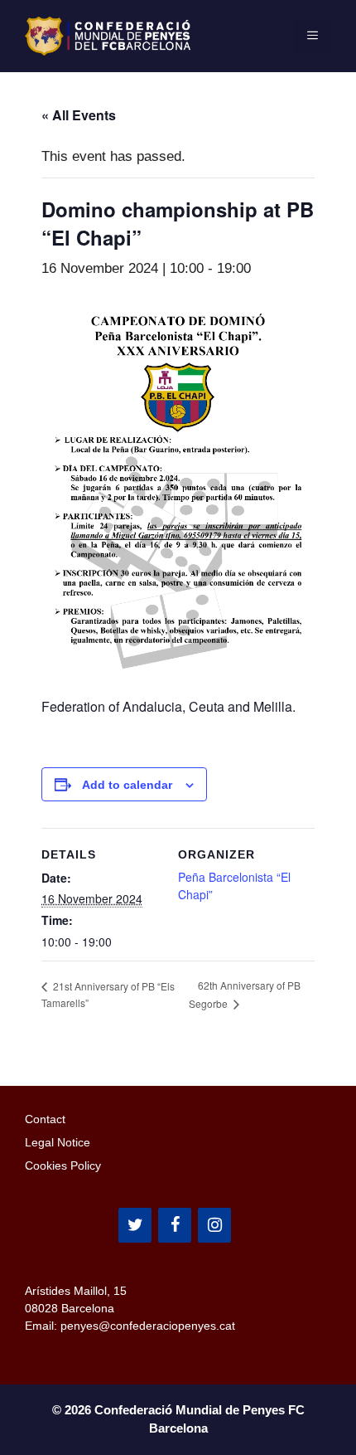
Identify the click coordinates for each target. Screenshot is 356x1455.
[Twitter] (135, 1225)
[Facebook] (174, 1225)
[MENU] (312, 35)
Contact (45, 1119)
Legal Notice (57, 1142)
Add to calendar (127, 784)
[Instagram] (214, 1225)
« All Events (78, 114)
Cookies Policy (63, 1165)
